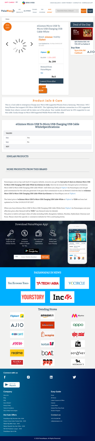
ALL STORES (27, 11)
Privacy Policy (7, 405)
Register (83, 11)
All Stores (53, 397)
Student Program (55, 410)
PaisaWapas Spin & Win (9, 431)
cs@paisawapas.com (56, 421)
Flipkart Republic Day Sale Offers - (14, 426)
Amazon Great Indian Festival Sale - (14, 421)
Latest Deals (54, 405)
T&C (42, 73)
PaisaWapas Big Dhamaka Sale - (13, 418)
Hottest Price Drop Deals (57, 408)
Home (52, 395)
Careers (53, 403)
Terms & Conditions (8, 408)
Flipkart (42, 39)
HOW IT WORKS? (67, 3)
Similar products (17, 156)
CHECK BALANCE (55, 3)
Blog (4, 397)
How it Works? (7, 403)
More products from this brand (27, 169)
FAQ (4, 400)
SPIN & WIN (30, 3)
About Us (5, 395)
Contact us (56, 415)
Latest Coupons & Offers (57, 400)
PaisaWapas (43, 438)
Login (90, 11)
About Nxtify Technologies (10, 410)
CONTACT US (77, 3)
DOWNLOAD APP (87, 3)
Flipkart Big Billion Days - (11, 423)
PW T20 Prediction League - (12, 428)
